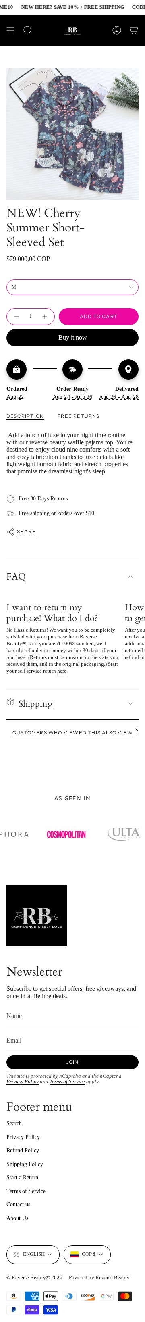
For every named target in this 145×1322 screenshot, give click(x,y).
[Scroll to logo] (35, 834)
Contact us (18, 1204)
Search (14, 1123)
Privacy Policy (22, 1081)
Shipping (35, 704)
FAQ (16, 577)
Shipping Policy (24, 1164)
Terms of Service (67, 1081)
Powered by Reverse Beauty (99, 1277)
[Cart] (133, 30)
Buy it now (72, 337)
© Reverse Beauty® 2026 (34, 1277)
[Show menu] (10, 30)
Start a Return (22, 1177)
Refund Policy (22, 1150)
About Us (17, 1218)
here (61, 671)
